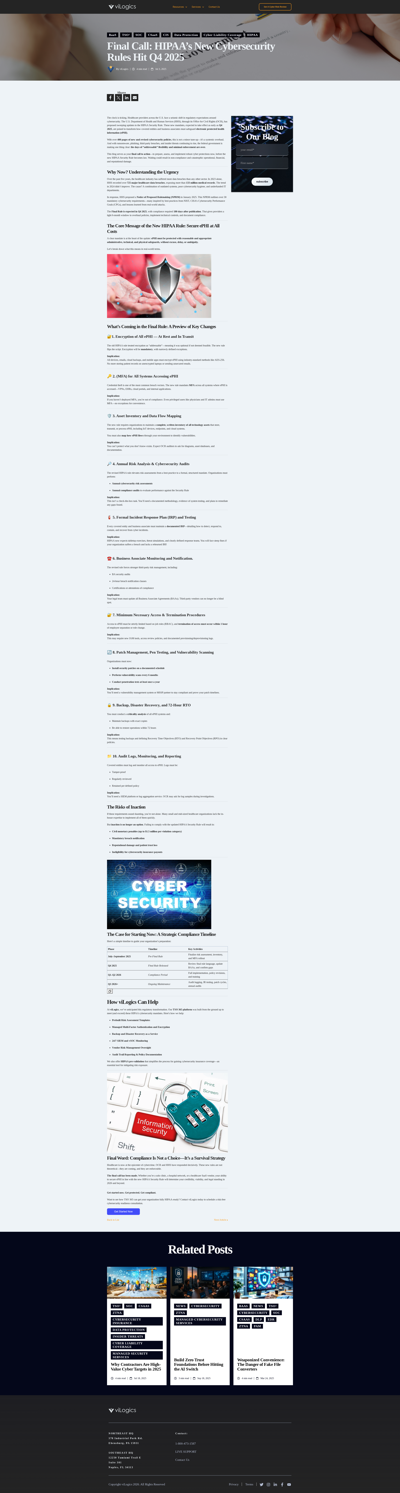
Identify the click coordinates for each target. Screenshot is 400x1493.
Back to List (113, 1219)
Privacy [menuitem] (234, 1484)
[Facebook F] (282, 1484)
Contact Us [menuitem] (182, 1459)
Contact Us (214, 6)
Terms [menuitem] (249, 1484)
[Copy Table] (110, 991)
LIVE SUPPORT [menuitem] (185, 1451)
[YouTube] (289, 1484)
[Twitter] (262, 1484)
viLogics (124, 69)
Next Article (220, 1219)
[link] (122, 6)
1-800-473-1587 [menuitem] (185, 1443)
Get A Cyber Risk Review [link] (275, 7)
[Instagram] (269, 1484)
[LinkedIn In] (275, 1484)
